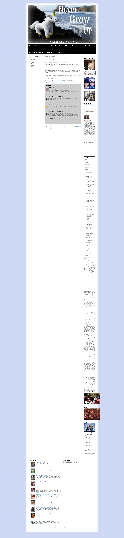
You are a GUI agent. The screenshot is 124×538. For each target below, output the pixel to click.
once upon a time (89, 377)
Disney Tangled (87, 293)
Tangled (92, 341)
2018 (86, 159)
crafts (94, 357)
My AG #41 (89, 323)
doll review (90, 363)
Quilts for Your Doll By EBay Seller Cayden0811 (90, 185)
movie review (90, 374)
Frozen (85, 301)
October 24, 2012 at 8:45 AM (54, 107)
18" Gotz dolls (50, 82)
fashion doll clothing (92, 367)
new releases (92, 376)
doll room (85, 364)
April (87, 248)
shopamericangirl (87, 381)
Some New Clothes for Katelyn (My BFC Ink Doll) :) (90, 181)
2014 (86, 166)
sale (62, 82)
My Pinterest (32, 62)
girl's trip (87, 369)
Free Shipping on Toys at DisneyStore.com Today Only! (90, 221)
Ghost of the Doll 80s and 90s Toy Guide (89, 450)
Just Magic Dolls (88, 452)
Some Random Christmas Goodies (90, 174)
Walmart (93, 348)
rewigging (89, 379)
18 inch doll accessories (88, 261)
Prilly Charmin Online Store (90, 455)
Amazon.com (87, 437)
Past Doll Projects (89, 45)
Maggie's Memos (91, 319)
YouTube (89, 350)
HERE (49, 76)
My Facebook (32, 59)
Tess (89, 342)
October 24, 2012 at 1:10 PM (54, 118)
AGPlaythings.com (88, 435)
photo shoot (90, 378)
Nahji (87, 326)
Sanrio (94, 336)
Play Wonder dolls (88, 329)
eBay (90, 364)
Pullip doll (87, 331)
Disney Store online (88, 445)
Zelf (94, 350)
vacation (87, 388)
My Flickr (31, 60)
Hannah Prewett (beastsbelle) (55, 96)
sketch (93, 381)
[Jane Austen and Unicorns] (89, 88)
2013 (86, 167)
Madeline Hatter (91, 318)
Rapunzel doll (86, 335)
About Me (45, 45)
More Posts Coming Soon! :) (89, 177)
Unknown (51, 104)
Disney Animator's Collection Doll (89, 282)
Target (85, 342)
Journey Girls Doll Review (41, 462)
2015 (86, 164)
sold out (89, 382)
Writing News (60, 52)
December (88, 172)
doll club (90, 360)
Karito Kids (89, 310)
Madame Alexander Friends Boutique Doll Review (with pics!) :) (48, 513)
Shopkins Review (39, 468)
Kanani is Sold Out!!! (90, 209)
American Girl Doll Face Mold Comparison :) (44, 475)
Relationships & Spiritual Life (36, 52)
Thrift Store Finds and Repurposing (73, 45)
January (87, 253)
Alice (88, 267)
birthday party (86, 354)
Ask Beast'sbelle (92, 269)
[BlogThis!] (69, 80)
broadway (90, 357)
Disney (85, 281)
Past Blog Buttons (33, 49)
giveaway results (89, 370)
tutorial (90, 387)
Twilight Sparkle (87, 347)
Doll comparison (87, 295)
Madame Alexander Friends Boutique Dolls (89, 317)
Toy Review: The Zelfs (40, 500)
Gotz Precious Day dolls (91, 302)
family (92, 365)
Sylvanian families (86, 341)
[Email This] (68, 80)
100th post (85, 260)
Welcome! (37, 45)
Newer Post (48, 126)
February (88, 252)
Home (30, 45)
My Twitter (32, 63)
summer (89, 383)
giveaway (93, 369)
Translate (92, 111)
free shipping (92, 368)
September (88, 240)
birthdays (93, 354)
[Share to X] (70, 80)
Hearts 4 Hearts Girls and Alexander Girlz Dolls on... (90, 212)
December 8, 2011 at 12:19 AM (55, 93)
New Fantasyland (92, 326)
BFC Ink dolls (89, 270)
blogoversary (86, 356)
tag (93, 383)
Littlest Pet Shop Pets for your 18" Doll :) (90, 228)
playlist (85, 379)
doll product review (88, 362)
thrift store (90, 384)
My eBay (31, 66)
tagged (85, 384)
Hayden (85, 304)
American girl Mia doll (91, 268)
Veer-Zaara (89, 348)
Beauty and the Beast (89, 272)
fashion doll (86, 366)
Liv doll (89, 313)
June (87, 245)
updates (93, 387)
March (87, 250)
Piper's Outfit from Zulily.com (89, 225)
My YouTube (32, 65)
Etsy (85, 448)
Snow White (86, 339)
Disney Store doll (88, 292)
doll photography (92, 361)
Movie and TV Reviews (73, 49)
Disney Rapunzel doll (88, 289)
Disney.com (87, 446)
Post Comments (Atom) (54, 128)
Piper (91, 328)
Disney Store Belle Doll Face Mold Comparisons (90, 215)
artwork (91, 353)
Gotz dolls (87, 303)
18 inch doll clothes (88, 262)
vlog (88, 389)
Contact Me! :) (50, 52)
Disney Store (88, 291)
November (88, 237)
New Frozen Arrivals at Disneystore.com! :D (44, 520)
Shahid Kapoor (87, 337)
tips (94, 384)
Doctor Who (91, 294)
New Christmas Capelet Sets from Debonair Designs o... (90, 230)
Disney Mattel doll (90, 286)
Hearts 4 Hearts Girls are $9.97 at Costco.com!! (90, 201)
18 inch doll (91, 260)
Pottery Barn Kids (57, 82)
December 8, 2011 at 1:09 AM (54, 101)
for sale (86, 368)
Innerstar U (89, 307)
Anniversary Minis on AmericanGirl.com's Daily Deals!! (90, 204)
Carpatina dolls (87, 442)
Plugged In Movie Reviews (90, 453)
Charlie (85, 278)
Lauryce (85, 313)
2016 (86, 162)
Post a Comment (51, 120)
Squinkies (91, 340)
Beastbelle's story (87, 271)
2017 (86, 161)
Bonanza (86, 441)
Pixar (94, 328)
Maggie (85, 319)
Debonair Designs (87, 280)
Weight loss (87, 349)
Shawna (50, 87)
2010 (86, 255)
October (87, 238)
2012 (86, 169)
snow (85, 382)
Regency (89, 336)
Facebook (89, 299)
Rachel (92, 331)
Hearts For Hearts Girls (89, 306)
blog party (89, 355)
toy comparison (88, 385)
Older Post (78, 126)
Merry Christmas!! (89, 179)
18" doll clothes (89, 265)
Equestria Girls (86, 298)
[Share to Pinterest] (72, 80)
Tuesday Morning (90, 346)
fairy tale (88, 365)
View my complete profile (88, 142)
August (87, 242)
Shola (88, 338)
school (90, 380)
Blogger (67, 527)
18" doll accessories (91, 264)
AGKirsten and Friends (89, 434)
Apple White (87, 269)
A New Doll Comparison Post (41, 481)
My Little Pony (92, 325)
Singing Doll (92, 338)
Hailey (93, 303)
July (87, 243)
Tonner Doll (90, 345)
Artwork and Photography (47, 49)
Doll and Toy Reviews (56, 45)
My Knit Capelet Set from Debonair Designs (90, 189)
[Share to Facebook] (71, 80)
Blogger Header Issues (90, 193)
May (87, 247)
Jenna (89, 308)
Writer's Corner (61, 49)
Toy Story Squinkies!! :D (90, 233)
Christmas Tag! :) (89, 235)
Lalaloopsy (90, 312)
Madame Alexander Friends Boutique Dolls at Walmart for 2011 (47, 507)
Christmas (91, 278)
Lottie (93, 313)
